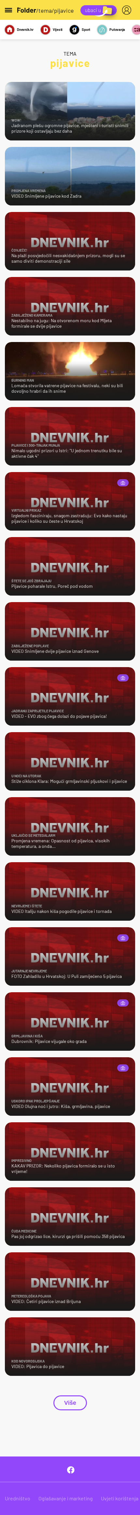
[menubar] (128, 10)
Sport (86, 29)
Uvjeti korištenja (119, 1498)
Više (70, 1403)
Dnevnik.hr (25, 29)
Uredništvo (17, 1498)
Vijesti (58, 29)
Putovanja (117, 29)
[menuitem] (128, 10)
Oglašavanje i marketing (65, 1498)
